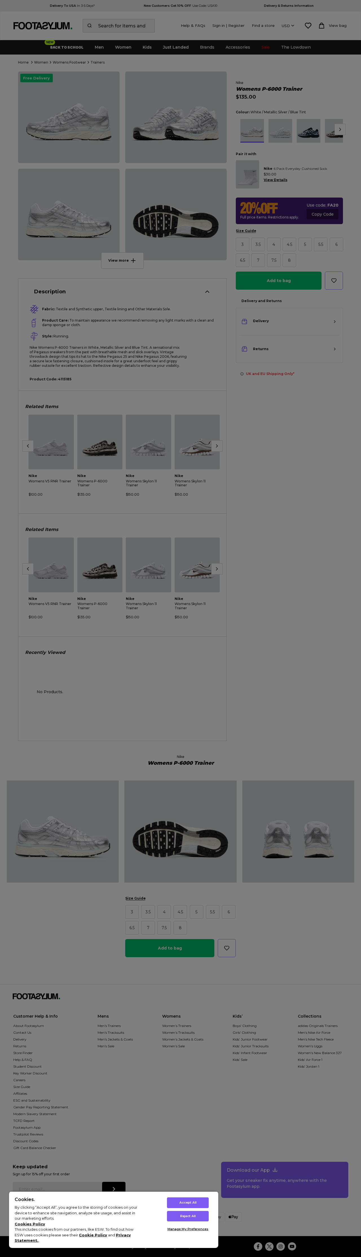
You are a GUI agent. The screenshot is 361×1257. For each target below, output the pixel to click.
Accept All (188, 1202)
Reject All (188, 1216)
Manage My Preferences (188, 1229)
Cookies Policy (30, 1224)
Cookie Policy (93, 1235)
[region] (113, 1219)
